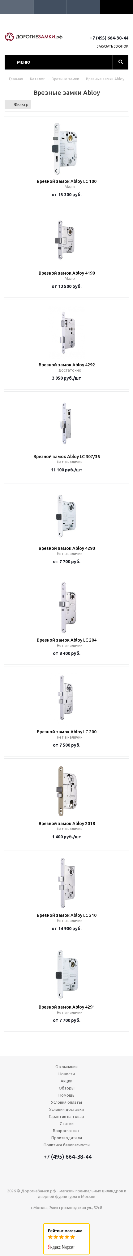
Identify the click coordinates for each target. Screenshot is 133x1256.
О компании (66, 1066)
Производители (66, 1138)
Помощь (66, 1095)
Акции (66, 1081)
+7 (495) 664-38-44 (109, 38)
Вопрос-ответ (66, 1130)
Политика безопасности (67, 1145)
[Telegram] (113, 27)
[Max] (101, 27)
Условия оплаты (66, 1102)
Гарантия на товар (66, 1116)
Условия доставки (66, 1109)
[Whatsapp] (124, 27)
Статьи (67, 1123)
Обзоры (67, 1088)
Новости (66, 1074)
